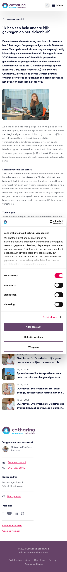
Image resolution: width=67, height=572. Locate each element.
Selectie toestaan (33, 337)
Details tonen (50, 317)
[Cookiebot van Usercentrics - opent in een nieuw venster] (49, 222)
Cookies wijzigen (11, 530)
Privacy (52, 560)
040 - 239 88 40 (16, 467)
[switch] (59, 285)
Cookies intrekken (12, 525)
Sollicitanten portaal (19, 560)
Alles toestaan (33, 327)
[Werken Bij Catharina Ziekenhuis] (14, 5)
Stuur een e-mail (17, 462)
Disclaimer (39, 560)
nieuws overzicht (16, 19)
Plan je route (14, 496)
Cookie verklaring (34, 564)
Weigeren (33, 347)
